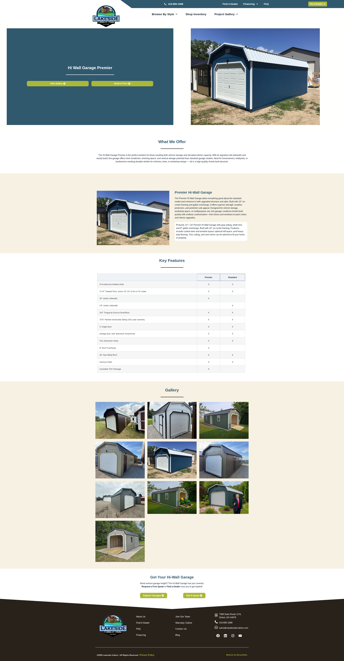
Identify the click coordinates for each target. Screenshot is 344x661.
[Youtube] (240, 635)
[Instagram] (233, 635)
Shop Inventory (196, 14)
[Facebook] (218, 635)
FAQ (266, 4)
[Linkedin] (225, 635)
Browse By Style (163, 14)
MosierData (242, 655)
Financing (249, 4)
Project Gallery (224, 14)
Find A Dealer (230, 4)
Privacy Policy (147, 655)
